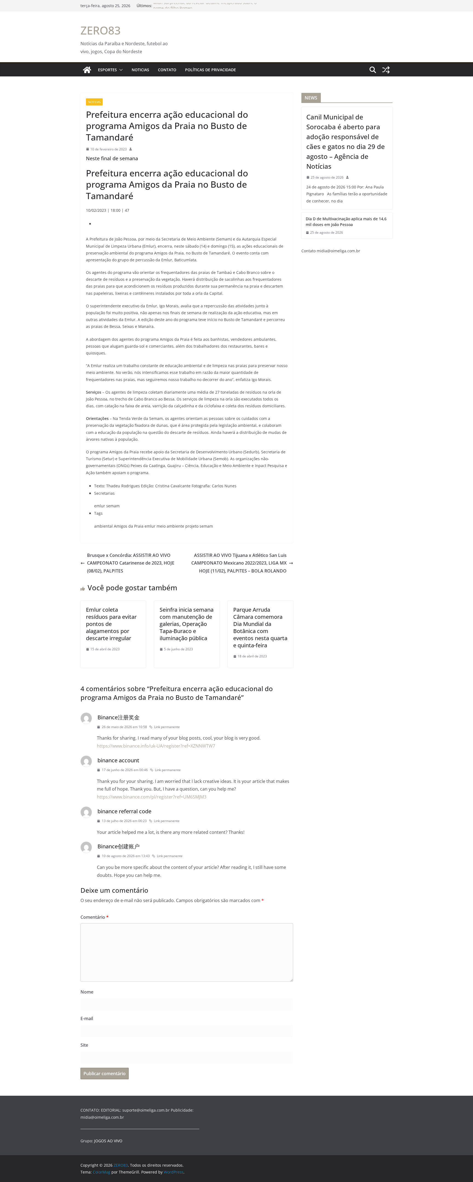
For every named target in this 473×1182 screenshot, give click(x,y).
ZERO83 (100, 30)
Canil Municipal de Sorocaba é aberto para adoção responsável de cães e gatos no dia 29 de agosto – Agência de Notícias (345, 141)
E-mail (86, 1018)
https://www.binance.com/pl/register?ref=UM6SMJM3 (151, 797)
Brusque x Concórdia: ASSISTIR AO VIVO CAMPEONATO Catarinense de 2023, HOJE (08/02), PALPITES (130, 563)
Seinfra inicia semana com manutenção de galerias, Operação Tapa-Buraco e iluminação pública (187, 624)
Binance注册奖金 (118, 717)
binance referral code (124, 811)
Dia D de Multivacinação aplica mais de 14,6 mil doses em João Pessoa (346, 221)
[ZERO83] (87, 69)
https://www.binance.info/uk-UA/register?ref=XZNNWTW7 (156, 746)
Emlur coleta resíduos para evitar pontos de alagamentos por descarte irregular (111, 624)
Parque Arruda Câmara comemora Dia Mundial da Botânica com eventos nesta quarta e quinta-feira (260, 627)
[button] (120, 70)
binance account (118, 760)
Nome (86, 992)
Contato (167, 69)
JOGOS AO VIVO (108, 1140)
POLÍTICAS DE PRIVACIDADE (210, 69)
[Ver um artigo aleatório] (386, 69)
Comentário (94, 917)
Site (84, 1045)
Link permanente (167, 727)
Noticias (140, 69)
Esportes (107, 69)
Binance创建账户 (118, 846)
